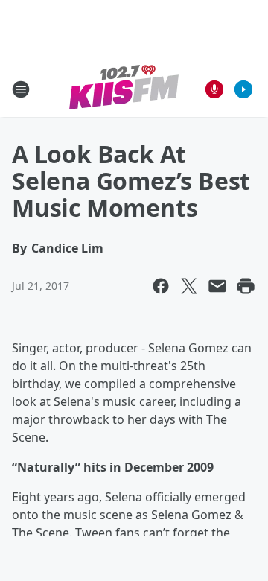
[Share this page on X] (189, 286)
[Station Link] (124, 89)
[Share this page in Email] (217, 286)
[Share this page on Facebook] (160, 286)
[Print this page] (245, 286)
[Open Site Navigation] (21, 89)
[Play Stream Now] (243, 89)
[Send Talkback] (214, 89)
